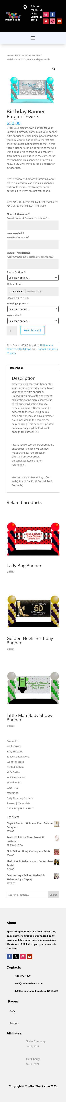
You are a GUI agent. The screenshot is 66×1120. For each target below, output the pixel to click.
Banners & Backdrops (19, 349)
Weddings (12, 792)
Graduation (13, 741)
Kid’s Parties (13, 772)
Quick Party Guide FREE (20, 808)
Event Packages (15, 761)
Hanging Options (18, 303)
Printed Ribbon (15, 767)
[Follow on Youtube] (59, 21)
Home (10, 55)
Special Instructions (18, 252)
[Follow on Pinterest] (46, 21)
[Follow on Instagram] (46, 14)
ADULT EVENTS (22, 55)
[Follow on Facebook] (52, 14)
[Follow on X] (16, 956)
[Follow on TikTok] (52, 21)
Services (14, 1023)
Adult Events (14, 746)
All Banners (46, 345)
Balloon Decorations (18, 756)
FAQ (12, 1011)
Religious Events (16, 777)
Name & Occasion (18, 214)
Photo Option (16, 272)
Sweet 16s (12, 787)
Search (54, 894)
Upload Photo (15, 284)
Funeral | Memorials (18, 803)
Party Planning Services (20, 798)
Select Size (14, 315)
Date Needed (15, 233)
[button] (54, 69)
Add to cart (32, 330)
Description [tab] (17, 367)
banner (42, 349)
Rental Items (14, 782)
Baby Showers (15, 751)
